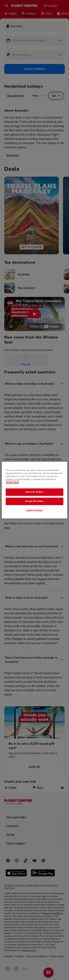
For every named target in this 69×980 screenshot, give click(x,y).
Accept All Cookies (34, 501)
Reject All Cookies (34, 492)
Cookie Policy (13, 482)
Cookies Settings (34, 510)
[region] (34, 490)
